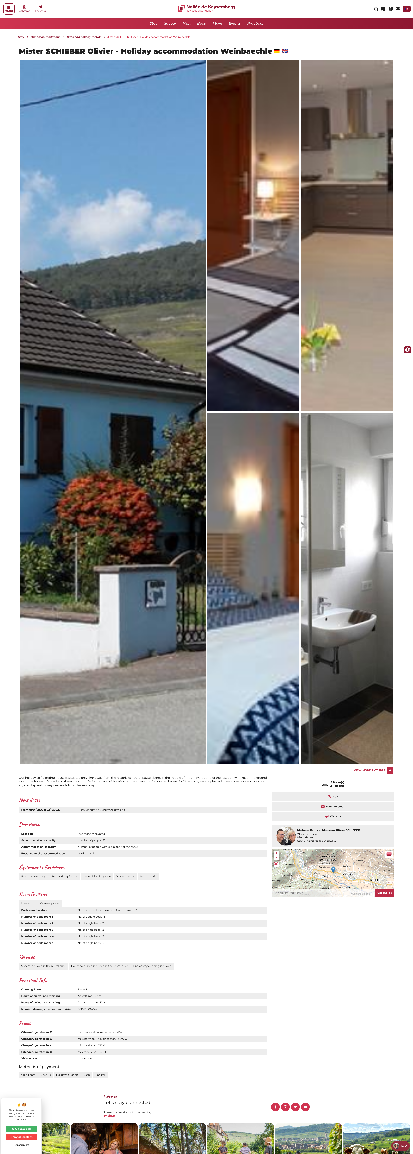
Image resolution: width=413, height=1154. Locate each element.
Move (217, 23)
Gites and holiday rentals (84, 37)
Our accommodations (45, 37)
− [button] (276, 858)
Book (201, 23)
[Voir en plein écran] (276, 864)
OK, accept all (21, 1128)
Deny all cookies (21, 1137)
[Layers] (389, 854)
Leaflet (390, 882)
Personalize (21, 1145)
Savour (170, 23)
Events (235, 23)
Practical (255, 23)
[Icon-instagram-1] (285, 1107)
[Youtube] (305, 1107)
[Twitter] (295, 1107)
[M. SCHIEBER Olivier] (253, 236)
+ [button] (276, 853)
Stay (154, 23)
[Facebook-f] (275, 1107)
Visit (187, 23)
